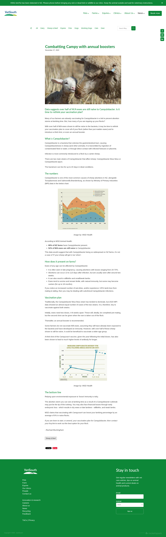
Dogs (77, 28)
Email (118, 493)
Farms (95, 13)
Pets (85, 13)
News (140, 13)
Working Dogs (86, 28)
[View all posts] (31, 28)
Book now (155, 13)
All (37, 28)
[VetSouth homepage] (20, 13)
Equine (105, 13)
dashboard (19, 533)
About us (26, 505)
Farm (24, 483)
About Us (129, 13)
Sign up (129, 511)
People (25, 491)
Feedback (26, 514)
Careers (25, 503)
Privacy (32, 520)
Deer (103, 28)
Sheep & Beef (52, 28)
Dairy (42, 28)
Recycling (26, 511)
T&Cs (24, 520)
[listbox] (130, 505)
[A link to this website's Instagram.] (162, 35)
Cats (96, 28)
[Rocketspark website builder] (150, 533)
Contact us (26, 494)
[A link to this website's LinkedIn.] (162, 39)
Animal (118, 501)
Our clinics (26, 488)
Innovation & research (31, 500)
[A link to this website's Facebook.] (162, 31)
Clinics (117, 13)
